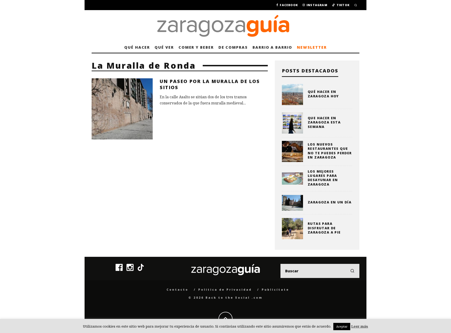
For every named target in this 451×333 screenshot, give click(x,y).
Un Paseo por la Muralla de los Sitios (210, 84)
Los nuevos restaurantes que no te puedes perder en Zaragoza (330, 150)
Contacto (177, 290)
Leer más (359, 326)
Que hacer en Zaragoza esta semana (324, 122)
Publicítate (275, 290)
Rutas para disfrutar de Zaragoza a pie (324, 227)
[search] (352, 271)
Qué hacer (137, 47)
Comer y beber (196, 47)
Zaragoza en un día (329, 202)
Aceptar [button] (341, 326)
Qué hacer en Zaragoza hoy (323, 93)
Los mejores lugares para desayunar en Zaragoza (323, 177)
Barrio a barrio (272, 47)
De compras (233, 47)
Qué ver (164, 47)
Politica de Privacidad (225, 290)
